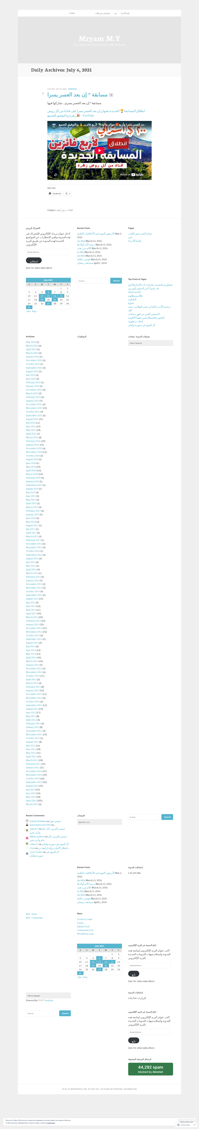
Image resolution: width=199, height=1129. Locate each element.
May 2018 (31, 521)
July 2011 (30, 745)
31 (29, 307)
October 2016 (33, 550)
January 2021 (32, 444)
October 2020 (33, 455)
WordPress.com (85, 933)
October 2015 (33, 591)
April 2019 (31, 503)
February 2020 (33, 477)
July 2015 (30, 602)
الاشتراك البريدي (33, 228)
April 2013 (31, 679)
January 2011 (32, 767)
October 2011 (33, 738)
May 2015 (31, 609)
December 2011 (34, 730)
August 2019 (32, 488)
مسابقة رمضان (85, 262)
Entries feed (83, 926)
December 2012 (34, 693)
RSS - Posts (31, 913)
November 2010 (34, 774)
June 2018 (31, 518)
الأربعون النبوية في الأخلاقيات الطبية (96, 233)
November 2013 (34, 672)
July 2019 (30, 492)
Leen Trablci (36, 851)
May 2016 (31, 565)
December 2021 (34, 404)
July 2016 (30, 562)
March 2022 (32, 393)
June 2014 (31, 650)
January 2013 (32, 690)
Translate (48, 1000)
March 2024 (32, 352)
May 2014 (31, 653)
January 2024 (32, 356)
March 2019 (32, 507)
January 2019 (32, 514)
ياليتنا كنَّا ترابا (125, 13)
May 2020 (31, 466)
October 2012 (33, 701)
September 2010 (34, 782)
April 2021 (31, 433)
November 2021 (34, 407)
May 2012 (31, 716)
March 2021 (32, 437)
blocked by (155, 1070)
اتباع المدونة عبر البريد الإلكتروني (142, 945)
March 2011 (32, 760)
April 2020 (31, 470)
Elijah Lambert (37, 836)
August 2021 (32, 419)
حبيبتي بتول (55, 821)
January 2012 (32, 727)
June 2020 (31, 463)
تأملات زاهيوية (135, 321)
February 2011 (33, 763)
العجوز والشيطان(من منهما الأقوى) (146, 317)
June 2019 (31, 495)
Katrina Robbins (38, 821)
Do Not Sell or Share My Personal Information (112, 1089)
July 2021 (30, 422)
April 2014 (31, 657)
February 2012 (33, 723)
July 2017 (30, 528)
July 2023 (30, 374)
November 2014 (34, 631)
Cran (32, 847)
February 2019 (33, 510)
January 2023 (32, 385)
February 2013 (33, 686)
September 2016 (34, 554)
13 (48, 295)
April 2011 (31, 756)
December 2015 (34, 583)
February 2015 (33, 620)
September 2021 (34, 415)
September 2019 (34, 484)
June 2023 (31, 378)
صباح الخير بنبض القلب (102, 13)
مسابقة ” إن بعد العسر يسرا (77, 94)
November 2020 (34, 451)
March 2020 (32, 473)
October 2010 (33, 778)
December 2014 (34, 628)
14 (54, 295)
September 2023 (34, 367)
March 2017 (32, 536)
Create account (84, 919)
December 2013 (34, 668)
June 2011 (31, 749)
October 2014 (33, 635)
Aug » (34, 311)
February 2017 (33, 539)
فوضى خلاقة (83, 259)
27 (48, 303)
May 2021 (31, 429)
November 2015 (34, 587)
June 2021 (31, 426)
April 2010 (31, 800)
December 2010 (34, 771)
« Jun (28, 311)
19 (42, 299)
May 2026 (31, 341)
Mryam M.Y (99, 37)
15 (61, 295)
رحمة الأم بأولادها (86, 244)
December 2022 (34, 389)
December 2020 (34, 448)
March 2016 (32, 573)
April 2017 (31, 532)
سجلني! (34, 261)
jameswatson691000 (40, 824)
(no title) (81, 240)
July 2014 (30, 646)
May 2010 (31, 796)
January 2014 (32, 664)
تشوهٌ (131, 303)
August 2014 (32, 642)
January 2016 (32, 580)
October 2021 (33, 411)
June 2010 (31, 793)
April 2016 (31, 569)
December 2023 (34, 360)
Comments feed (85, 930)
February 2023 (33, 382)
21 (54, 299)
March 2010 (32, 804)
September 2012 (34, 705)
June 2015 (31, 606)
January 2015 (32, 624)
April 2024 (31, 349)
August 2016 (32, 558)
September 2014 (34, 638)
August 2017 (32, 525)
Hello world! (134, 292)
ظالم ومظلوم (135, 295)
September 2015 (34, 594)
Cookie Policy (50, 1123)
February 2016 (33, 576)
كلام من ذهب (84, 248)
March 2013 (32, 683)
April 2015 (31, 613)
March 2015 (32, 617)
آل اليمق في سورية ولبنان (141, 325)
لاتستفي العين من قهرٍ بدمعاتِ (144, 313)
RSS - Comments (34, 917)
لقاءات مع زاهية (64, 209)
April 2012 (31, 719)
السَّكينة (132, 299)
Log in (80, 922)
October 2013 (33, 675)
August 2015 (32, 598)
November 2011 (34, 734)
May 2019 (31, 499)
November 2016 (34, 547)
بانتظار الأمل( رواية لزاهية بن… (54, 847)
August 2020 (32, 459)
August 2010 (32, 785)
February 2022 (33, 396)
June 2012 (31, 712)
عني (115, 13)
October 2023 (33, 363)
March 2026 (32, 345)
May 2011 (31, 752)
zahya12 (72, 89)
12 (42, 295)
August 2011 (32, 741)
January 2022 (32, 400)
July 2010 (30, 789)
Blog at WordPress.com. (74, 1089)
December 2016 (34, 543)
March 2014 (32, 661)
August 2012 (32, 708)
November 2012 (34, 697)
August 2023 (32, 371)
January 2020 (32, 481)
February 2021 (33, 440)
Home (72, 13)
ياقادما (80, 251)
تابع (133, 974)
